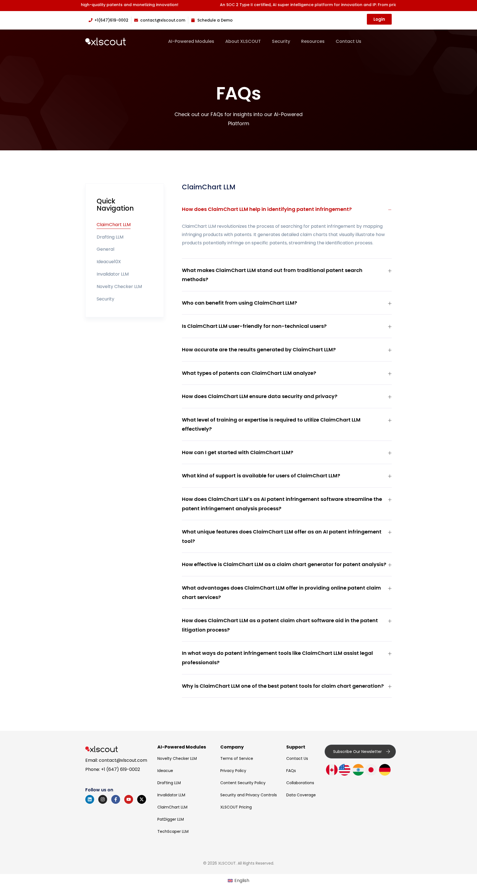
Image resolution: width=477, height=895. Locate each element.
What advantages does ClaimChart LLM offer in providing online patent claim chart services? (281, 592)
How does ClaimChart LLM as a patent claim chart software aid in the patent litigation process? (280, 625)
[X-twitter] (141, 799)
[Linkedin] (89, 799)
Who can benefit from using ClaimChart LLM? (239, 302)
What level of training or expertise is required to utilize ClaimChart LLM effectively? (271, 424)
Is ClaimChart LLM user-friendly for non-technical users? (254, 326)
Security (281, 41)
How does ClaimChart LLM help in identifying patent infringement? (267, 209)
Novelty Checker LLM (119, 286)
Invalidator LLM (113, 274)
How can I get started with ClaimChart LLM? (237, 452)
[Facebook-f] (115, 799)
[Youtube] (128, 799)
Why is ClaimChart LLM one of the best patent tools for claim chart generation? (283, 685)
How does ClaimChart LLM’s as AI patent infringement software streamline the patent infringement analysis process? (282, 504)
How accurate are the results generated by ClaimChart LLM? (259, 349)
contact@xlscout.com (123, 760)
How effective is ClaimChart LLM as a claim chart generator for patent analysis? (284, 564)
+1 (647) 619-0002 (120, 769)
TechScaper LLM (173, 831)
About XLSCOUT (243, 41)
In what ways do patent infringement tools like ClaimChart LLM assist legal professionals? (277, 658)
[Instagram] (102, 799)
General (105, 249)
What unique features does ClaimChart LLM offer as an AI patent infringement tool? (281, 536)
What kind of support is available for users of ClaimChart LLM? (261, 475)
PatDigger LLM (170, 819)
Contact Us (348, 41)
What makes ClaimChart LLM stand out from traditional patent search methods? (272, 275)
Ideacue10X (109, 261)
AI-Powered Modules (191, 41)
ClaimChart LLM (114, 224)
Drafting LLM (110, 237)
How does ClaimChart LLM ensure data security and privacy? (259, 396)
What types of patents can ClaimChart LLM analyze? (249, 373)
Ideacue (165, 770)
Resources (313, 41)
